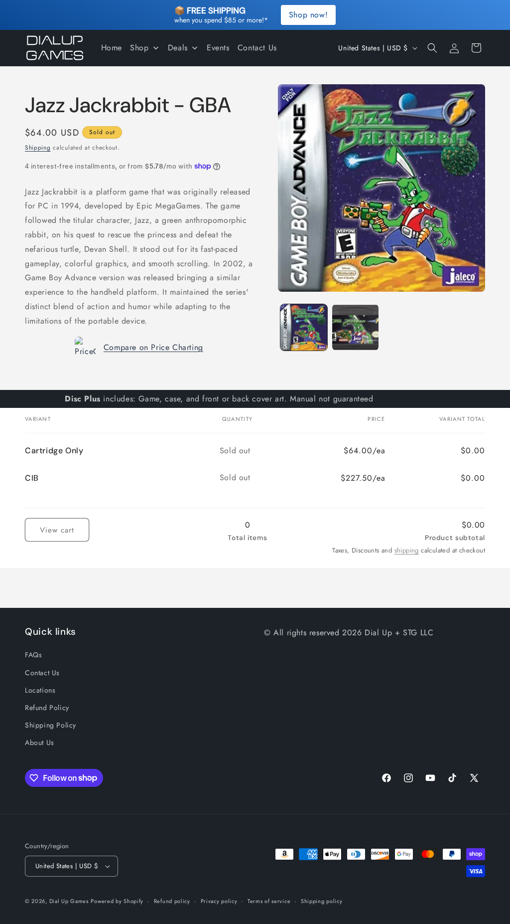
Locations (40, 690)
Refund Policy (47, 708)
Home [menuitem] (111, 47)
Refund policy (172, 901)
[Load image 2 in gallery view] (355, 327)
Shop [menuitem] (139, 47)
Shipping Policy (50, 725)
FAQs (33, 655)
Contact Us (42, 673)
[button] (432, 48)
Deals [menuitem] (178, 47)
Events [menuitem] (218, 47)
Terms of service (269, 901)
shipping (406, 550)
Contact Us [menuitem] (257, 47)
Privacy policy (219, 901)
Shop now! (308, 14)
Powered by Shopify (117, 901)
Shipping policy (322, 901)
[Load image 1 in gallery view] (303, 327)
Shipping (38, 147)
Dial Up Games (69, 901)
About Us (39, 742)
